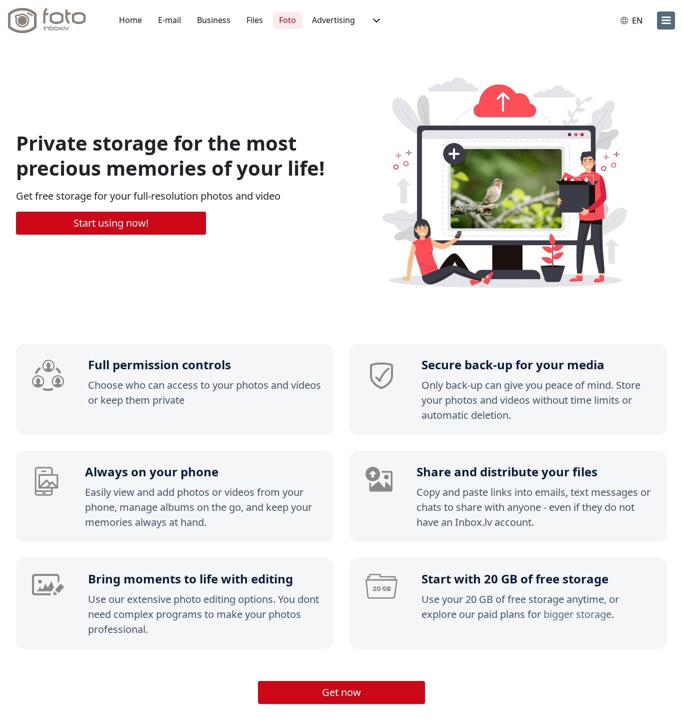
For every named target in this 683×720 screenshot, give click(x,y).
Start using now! (111, 223)
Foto (287, 20)
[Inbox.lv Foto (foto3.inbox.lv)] (52, 20)
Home (130, 20)
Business (213, 20)
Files (254, 20)
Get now (341, 692)
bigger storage (578, 614)
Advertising (333, 20)
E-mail (169, 20)
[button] (375, 20)
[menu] (666, 21)
